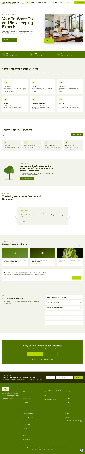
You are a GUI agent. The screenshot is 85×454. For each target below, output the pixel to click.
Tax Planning (25, 406)
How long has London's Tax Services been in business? (60, 323)
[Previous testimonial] (16, 217)
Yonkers (66, 395)
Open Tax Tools (76, 134)
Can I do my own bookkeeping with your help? (57, 318)
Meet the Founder (27, 398)
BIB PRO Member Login (28, 417)
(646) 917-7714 (51, 354)
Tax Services (25, 402)
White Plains (67, 417)
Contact (60, 2)
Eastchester (67, 413)
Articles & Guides (26, 424)
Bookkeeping (26, 409)
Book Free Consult (79, 2)
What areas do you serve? (53, 302)
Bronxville (67, 409)
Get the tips (76, 278)
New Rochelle (67, 398)
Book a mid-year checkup (27, 178)
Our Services (24, 40)
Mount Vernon (68, 391)
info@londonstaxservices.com (51, 399)
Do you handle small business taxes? (55, 307)
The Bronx (67, 402)
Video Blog (25, 428)
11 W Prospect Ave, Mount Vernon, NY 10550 (53, 391)
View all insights (77, 245)
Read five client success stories (9, 202)
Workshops (25, 420)
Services (32, 2)
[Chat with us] (81, 450)
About (49, 2)
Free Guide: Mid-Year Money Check (30, 432)
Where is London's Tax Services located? (57, 297)
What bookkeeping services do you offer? (57, 312)
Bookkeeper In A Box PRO (28, 413)
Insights (44, 2)
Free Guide (54, 2)
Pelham (66, 406)
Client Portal (69, 2)
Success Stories (26, 439)
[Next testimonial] (68, 217)
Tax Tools (38, 2)
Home (27, 2)
